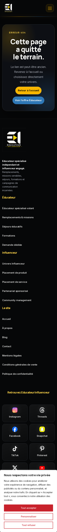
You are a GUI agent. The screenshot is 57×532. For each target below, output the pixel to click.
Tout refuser (28, 525)
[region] (28, 501)
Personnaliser (28, 516)
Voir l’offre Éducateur (28, 100)
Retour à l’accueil (28, 90)
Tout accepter (28, 508)
